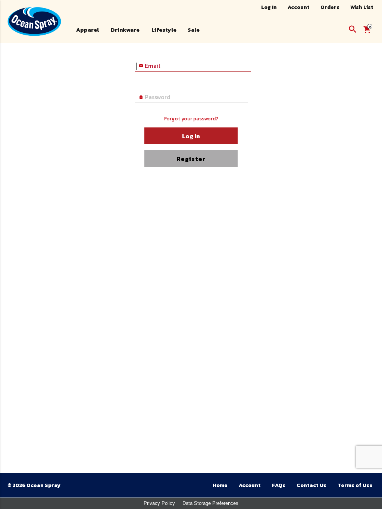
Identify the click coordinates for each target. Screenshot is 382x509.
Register (191, 158)
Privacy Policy (159, 503)
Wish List (361, 7)
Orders (329, 7)
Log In (269, 7)
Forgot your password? (191, 119)
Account (299, 7)
